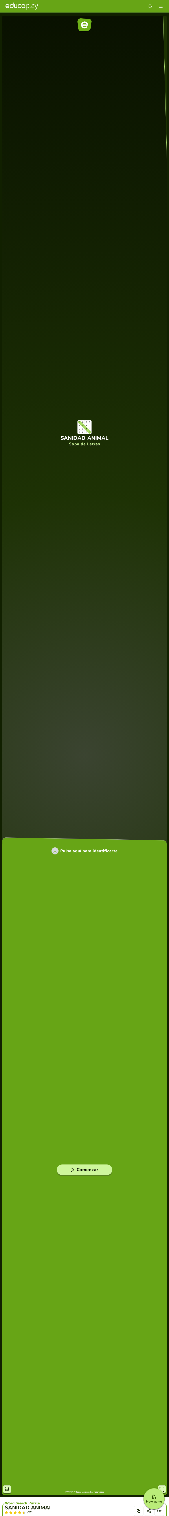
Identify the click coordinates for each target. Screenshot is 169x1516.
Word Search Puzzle (22, 1503)
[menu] (161, 6)
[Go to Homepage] (22, 6)
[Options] (159, 1511)
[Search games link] (150, 6)
